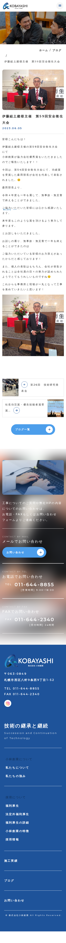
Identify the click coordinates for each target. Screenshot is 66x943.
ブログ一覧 (22, 429)
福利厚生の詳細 (17, 822)
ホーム (43, 50)
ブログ (57, 50)
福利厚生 (12, 805)
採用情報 (12, 839)
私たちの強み (16, 776)
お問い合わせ (16, 552)
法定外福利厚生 (17, 814)
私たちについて (17, 767)
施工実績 (11, 860)
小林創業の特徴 (17, 831)
